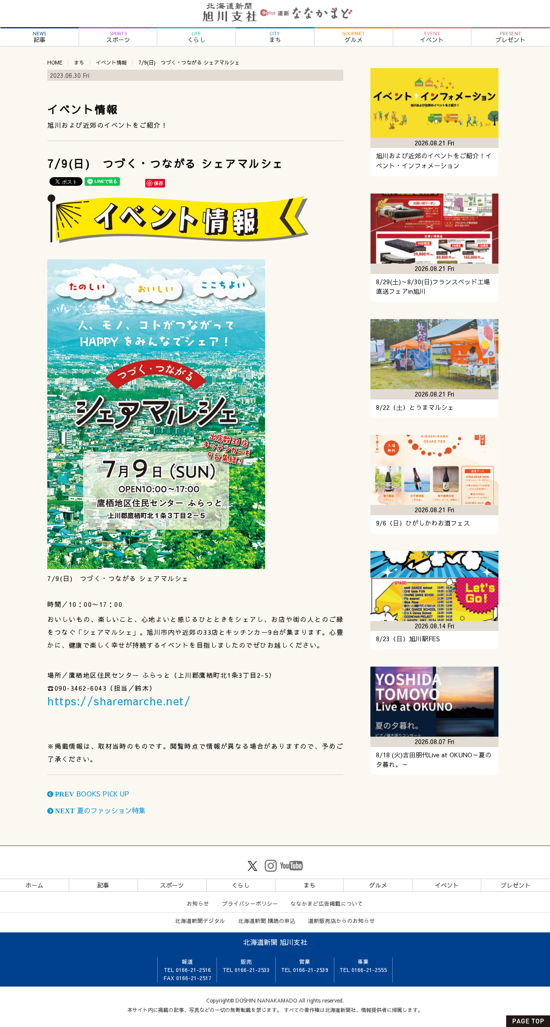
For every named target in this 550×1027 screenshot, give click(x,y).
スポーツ (118, 37)
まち (275, 37)
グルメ (353, 37)
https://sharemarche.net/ (119, 700)
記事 (39, 37)
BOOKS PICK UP (91, 793)
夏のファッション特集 (99, 810)
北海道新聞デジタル (200, 920)
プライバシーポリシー (250, 903)
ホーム (34, 885)
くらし (196, 37)
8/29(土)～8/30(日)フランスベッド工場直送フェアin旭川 (433, 286)
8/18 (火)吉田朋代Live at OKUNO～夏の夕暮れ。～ (434, 759)
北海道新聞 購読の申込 (267, 920)
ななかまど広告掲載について (326, 903)
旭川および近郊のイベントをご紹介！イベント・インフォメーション (434, 160)
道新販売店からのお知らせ (341, 920)
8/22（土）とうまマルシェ (415, 407)
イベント (432, 37)
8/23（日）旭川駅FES (408, 638)
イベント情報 (111, 62)
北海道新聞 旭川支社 (275, 942)
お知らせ (198, 903)
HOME (54, 62)
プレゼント (510, 37)
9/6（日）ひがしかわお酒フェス (423, 523)
